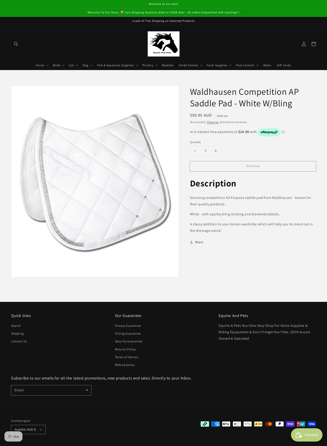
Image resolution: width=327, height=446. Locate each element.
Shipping (212, 122)
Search (16, 326)
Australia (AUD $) (25, 429)
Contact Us (19, 341)
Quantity (195, 142)
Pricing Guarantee (128, 333)
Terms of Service (126, 357)
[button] (16, 44)
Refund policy (125, 365)
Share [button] (199, 242)
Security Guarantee (129, 341)
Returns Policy (125, 349)
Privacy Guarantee (128, 326)
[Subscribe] (86, 390)
